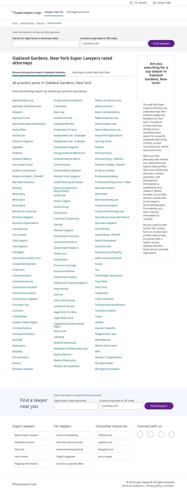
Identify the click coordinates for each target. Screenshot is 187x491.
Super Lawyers (23, 426)
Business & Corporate (24, 211)
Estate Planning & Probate (68, 182)
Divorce (16, 363)
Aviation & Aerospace (24, 170)
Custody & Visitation (23, 333)
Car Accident (19, 234)
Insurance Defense (64, 271)
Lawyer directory (27, 23)
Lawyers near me (53, 12)
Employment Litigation (66, 147)
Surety (98, 263)
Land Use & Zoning (64, 300)
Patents (99, 147)
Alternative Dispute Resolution (29, 123)
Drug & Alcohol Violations (68, 100)
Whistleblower (103, 339)
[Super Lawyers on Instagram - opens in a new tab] (151, 434)
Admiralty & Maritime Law (26, 106)
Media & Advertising (65, 342)
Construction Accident (24, 287)
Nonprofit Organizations (108, 135)
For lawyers (62, 426)
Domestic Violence (22, 369)
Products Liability (104, 170)
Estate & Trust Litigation (67, 176)
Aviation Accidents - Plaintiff (27, 176)
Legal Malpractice (63, 317)
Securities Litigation (106, 223)
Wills (97, 351)
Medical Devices (62, 354)
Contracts (17, 310)
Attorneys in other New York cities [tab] (91, 72)
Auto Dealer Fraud (22, 164)
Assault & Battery (21, 158)
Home (14, 23)
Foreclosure (60, 212)
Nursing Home (103, 141)
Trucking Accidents (105, 310)
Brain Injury (18, 205)
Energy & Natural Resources (69, 153)
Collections (18, 269)
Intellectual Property (65, 277)
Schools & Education (106, 205)
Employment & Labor (65, 129)
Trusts (98, 316)
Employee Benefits (64, 123)
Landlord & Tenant (64, 306)
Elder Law (59, 112)
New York (40, 23)
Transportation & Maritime (110, 304)
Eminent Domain (63, 117)
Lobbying (59, 336)
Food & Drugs (61, 207)
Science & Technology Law (109, 211)
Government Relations (66, 247)
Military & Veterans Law (108, 100)
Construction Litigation (25, 298)
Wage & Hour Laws (105, 333)
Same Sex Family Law (106, 199)
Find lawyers (161, 43)
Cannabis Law (20, 228)
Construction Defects (24, 293)
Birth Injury (18, 199)
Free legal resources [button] (78, 12)
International (61, 288)
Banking (16, 188)
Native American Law (106, 117)
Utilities (99, 322)
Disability (17, 351)
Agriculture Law (21, 117)
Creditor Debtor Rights (25, 322)
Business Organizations (25, 223)
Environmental (62, 164)
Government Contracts (66, 236)
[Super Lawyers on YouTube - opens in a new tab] (161, 434)
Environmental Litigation (67, 170)
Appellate (17, 147)
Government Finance (65, 242)
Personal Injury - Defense (109, 158)
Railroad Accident (104, 188)
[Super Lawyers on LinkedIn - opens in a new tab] (172, 434)
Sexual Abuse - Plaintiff (107, 234)
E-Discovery (60, 106)
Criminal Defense (21, 328)
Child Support (20, 240)
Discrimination (20, 357)
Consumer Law (20, 304)
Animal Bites (19, 129)
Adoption (17, 112)
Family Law (60, 195)
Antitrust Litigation (22, 141)
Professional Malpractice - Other (113, 182)
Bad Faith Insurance (23, 182)
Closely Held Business (24, 263)
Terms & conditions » (133, 485)
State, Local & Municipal (108, 258)
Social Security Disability (108, 252)
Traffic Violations (104, 298)
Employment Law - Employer (69, 141)
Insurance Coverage (65, 265)
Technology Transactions (109, 275)
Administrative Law (22, 100)
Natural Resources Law (108, 129)
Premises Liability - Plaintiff (110, 164)
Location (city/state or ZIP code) (98, 38)
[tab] (38, 72)
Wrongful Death (104, 363)
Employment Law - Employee (69, 135)
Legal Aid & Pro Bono (65, 312)
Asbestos (17, 153)
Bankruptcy (18, 193)
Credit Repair (19, 316)
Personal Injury (103, 153)
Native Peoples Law (105, 123)
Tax (97, 269)
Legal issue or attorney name (70, 400)
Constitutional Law (22, 281)
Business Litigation (22, 217)
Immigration (61, 259)
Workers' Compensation (108, 357)
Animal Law (18, 135)
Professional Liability (106, 176)
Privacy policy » (154, 485)
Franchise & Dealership (66, 218)
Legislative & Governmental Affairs (69, 325)
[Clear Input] (76, 43)
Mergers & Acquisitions (67, 366)
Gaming (58, 224)
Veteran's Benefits (105, 328)
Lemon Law (60, 331)
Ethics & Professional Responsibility (65, 189)
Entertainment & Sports (67, 158)
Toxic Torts (101, 287)
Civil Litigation (20, 246)
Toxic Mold (101, 281)
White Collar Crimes (106, 345)
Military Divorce (103, 106)
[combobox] (46, 43)
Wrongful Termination (107, 369)
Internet (58, 294)
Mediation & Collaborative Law (71, 348)
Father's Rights (62, 201)
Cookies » (169, 485)
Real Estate (101, 193)
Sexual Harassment (105, 240)
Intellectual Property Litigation (70, 282)
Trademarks (101, 293)
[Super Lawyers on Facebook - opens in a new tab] (140, 434)
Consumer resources (111, 426)
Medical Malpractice (65, 360)
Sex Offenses (102, 228)
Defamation (19, 345)
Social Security (103, 246)
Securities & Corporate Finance (112, 217)
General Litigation (63, 230)
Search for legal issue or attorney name (35, 38)
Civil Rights (18, 252)
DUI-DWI (17, 339)
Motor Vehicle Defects (107, 112)
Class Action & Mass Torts (26, 258)
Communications (21, 275)
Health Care (60, 253)
